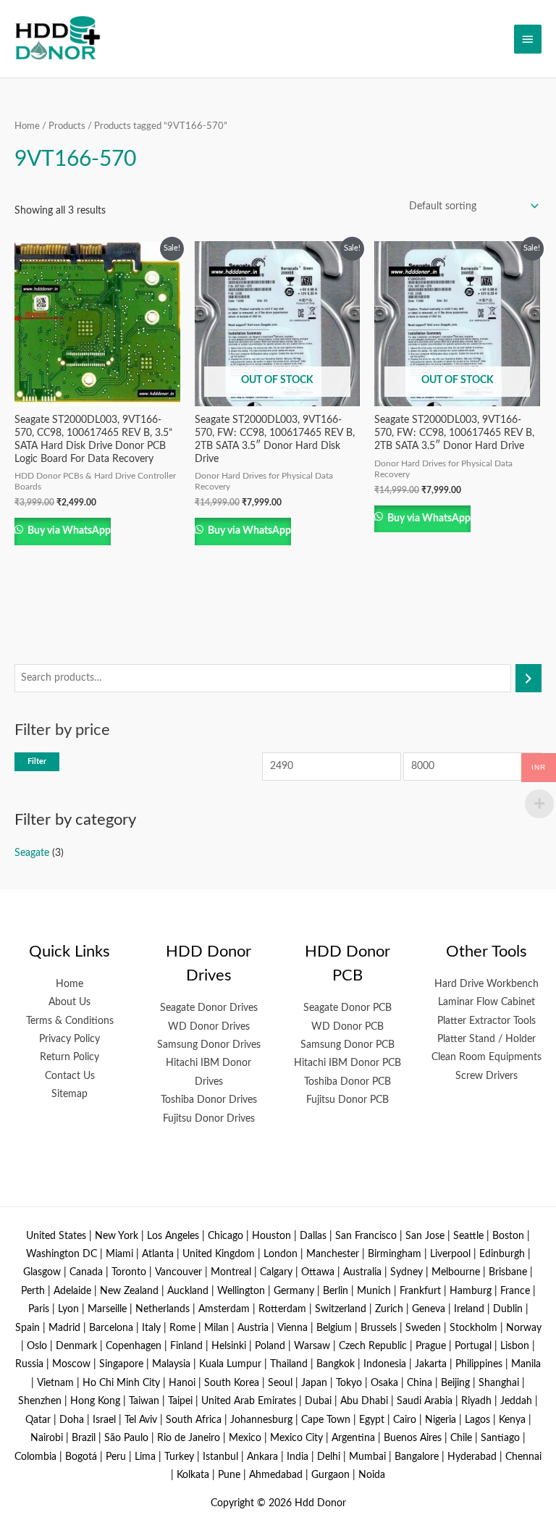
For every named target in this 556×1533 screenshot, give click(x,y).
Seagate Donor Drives (209, 1008)
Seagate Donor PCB (347, 1008)
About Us (69, 1002)
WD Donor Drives (209, 1027)
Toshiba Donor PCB (347, 1082)
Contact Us (70, 1076)
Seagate (31, 853)
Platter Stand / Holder (486, 1039)
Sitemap (69, 1094)
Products (67, 126)
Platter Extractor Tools (486, 1021)
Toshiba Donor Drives (209, 1100)
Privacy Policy (69, 1039)
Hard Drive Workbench (486, 984)
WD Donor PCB (347, 1027)
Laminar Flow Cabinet (486, 1002)
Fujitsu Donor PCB (347, 1100)
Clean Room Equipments (486, 1057)
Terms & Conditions (70, 1021)
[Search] (528, 678)
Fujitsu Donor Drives (209, 1119)
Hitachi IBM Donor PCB (347, 1063)
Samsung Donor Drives (209, 1045)
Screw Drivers (486, 1076)
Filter (37, 761)
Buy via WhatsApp (68, 531)
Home (27, 126)
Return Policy (69, 1057)
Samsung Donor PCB (347, 1045)
